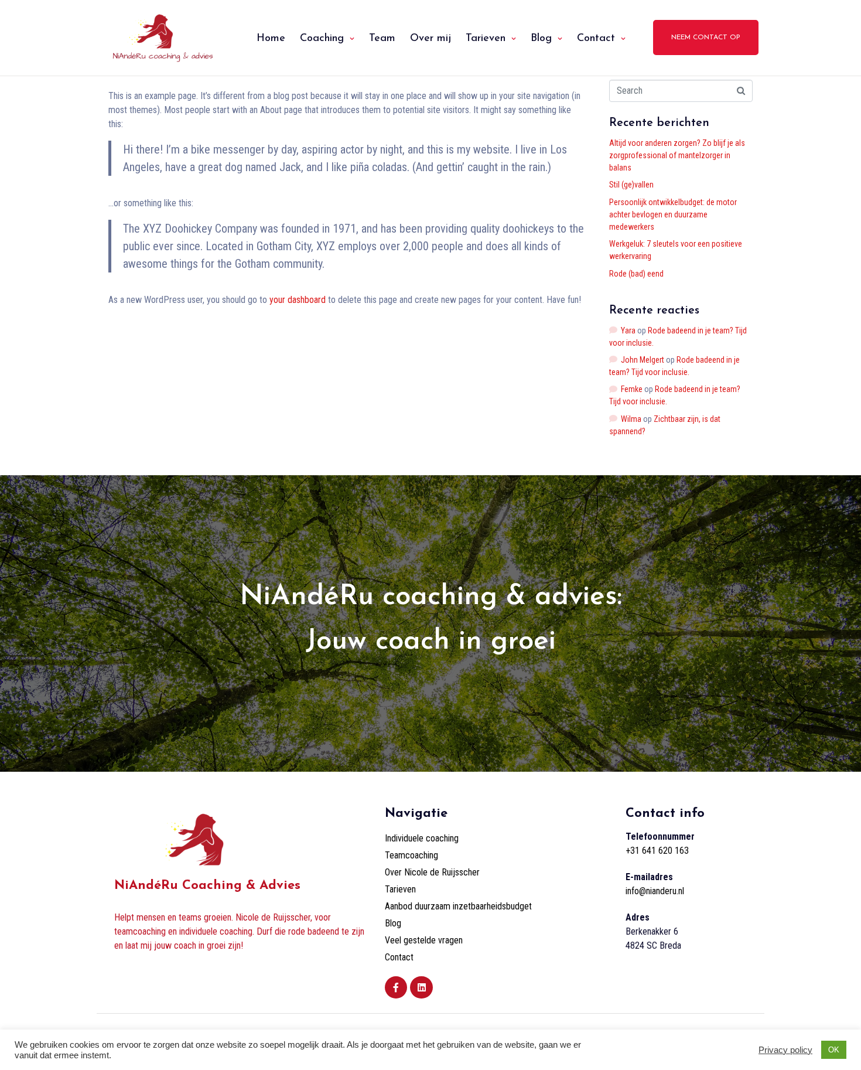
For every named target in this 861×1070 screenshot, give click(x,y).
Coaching (322, 38)
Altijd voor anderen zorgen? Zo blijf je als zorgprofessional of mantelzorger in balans (677, 155)
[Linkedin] (421, 987)
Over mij (430, 38)
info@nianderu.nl (655, 891)
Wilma (631, 419)
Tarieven (485, 38)
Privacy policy (785, 1050)
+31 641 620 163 (657, 850)
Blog (541, 38)
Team (382, 38)
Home (271, 38)
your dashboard (297, 299)
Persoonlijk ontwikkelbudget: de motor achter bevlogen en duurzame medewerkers (673, 214)
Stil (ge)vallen (631, 184)
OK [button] (833, 1049)
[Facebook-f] (396, 987)
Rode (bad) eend (636, 273)
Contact (596, 38)
